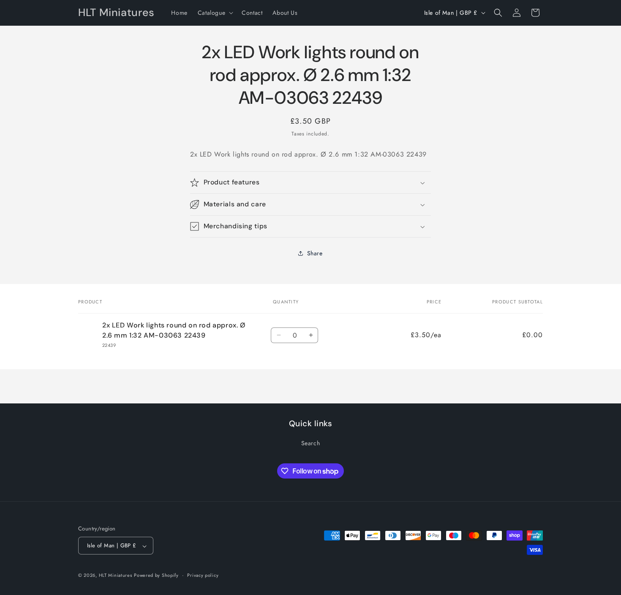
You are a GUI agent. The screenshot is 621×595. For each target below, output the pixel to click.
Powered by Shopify (156, 575)
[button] (215, 13)
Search (310, 443)
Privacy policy (202, 575)
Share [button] (315, 253)
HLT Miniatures (115, 575)
